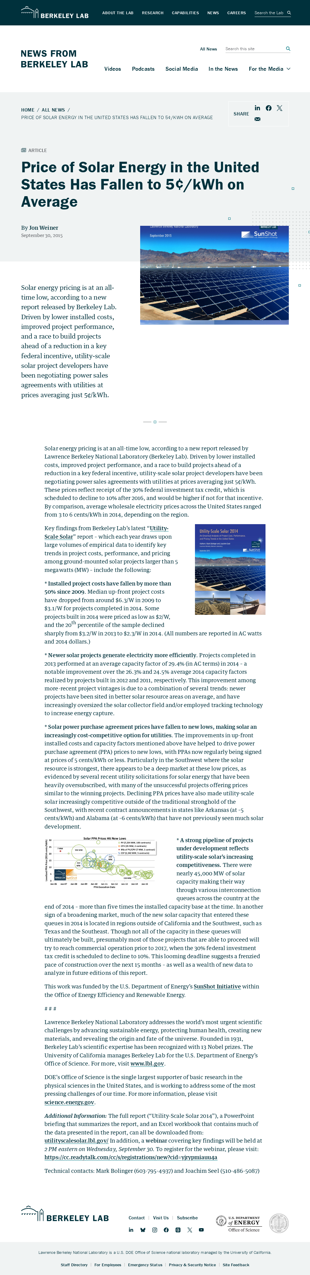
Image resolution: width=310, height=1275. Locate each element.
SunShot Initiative (217, 986)
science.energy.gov (69, 1102)
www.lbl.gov (147, 1063)
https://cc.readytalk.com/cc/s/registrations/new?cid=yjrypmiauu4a (131, 1157)
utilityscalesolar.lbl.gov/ (76, 1140)
